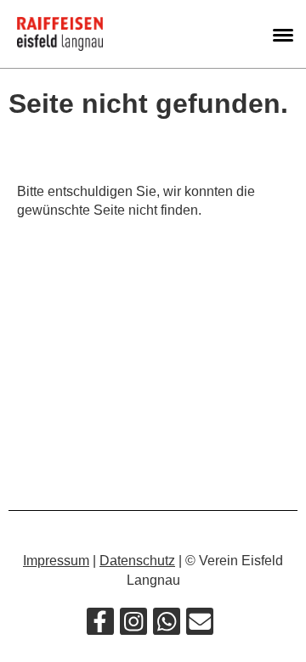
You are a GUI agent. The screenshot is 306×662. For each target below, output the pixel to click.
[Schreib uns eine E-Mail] (199, 625)
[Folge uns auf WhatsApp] (166, 625)
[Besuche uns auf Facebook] (100, 625)
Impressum (56, 560)
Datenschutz (137, 560)
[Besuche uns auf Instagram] (133, 625)
